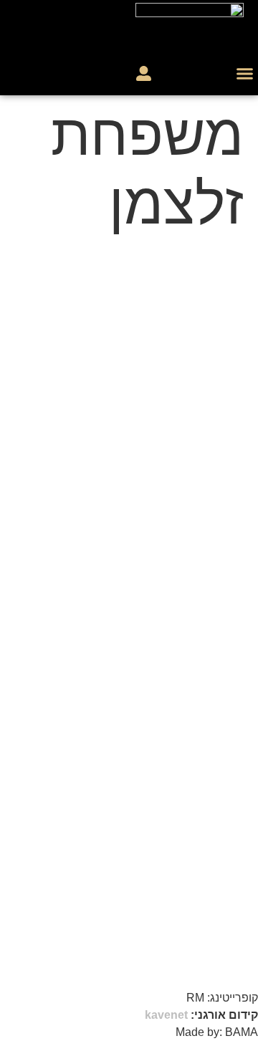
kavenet (166, 1015)
